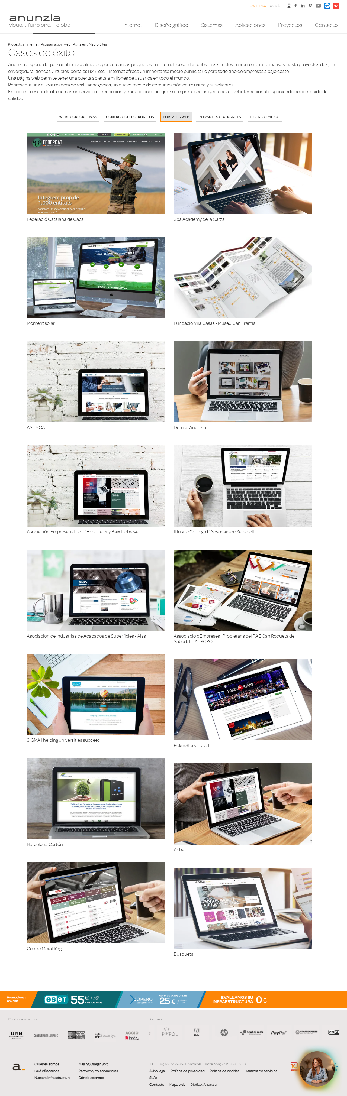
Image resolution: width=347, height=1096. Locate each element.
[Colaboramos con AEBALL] (76, 1039)
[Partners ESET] (252, 1032)
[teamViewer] (327, 5)
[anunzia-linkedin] (303, 7)
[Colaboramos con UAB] (16, 1039)
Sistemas (212, 25)
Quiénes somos (46, 1064)
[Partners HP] (169, 1032)
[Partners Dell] (279, 1032)
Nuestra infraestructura (52, 1078)
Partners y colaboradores (98, 1071)
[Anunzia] (40, 20)
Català (275, 5)
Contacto (326, 25)
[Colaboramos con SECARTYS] (105, 1035)
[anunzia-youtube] (318, 7)
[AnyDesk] (336, 5)
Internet (132, 25)
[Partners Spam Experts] (224, 1032)
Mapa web (177, 1084)
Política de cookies (224, 1071)
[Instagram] (289, 5)
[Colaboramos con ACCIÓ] (129, 1035)
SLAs (153, 1078)
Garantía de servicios (261, 1071)
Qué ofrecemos (46, 1071)
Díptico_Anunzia (204, 1084)
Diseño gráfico (171, 25)
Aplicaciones (250, 25)
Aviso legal (157, 1071)
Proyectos (290, 25)
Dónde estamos (91, 1078)
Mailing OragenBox (93, 1064)
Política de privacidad (188, 1071)
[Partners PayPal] (197, 1032)
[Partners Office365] (334, 1032)
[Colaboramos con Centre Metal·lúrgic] (44, 1039)
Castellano (258, 5)
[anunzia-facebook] (296, 7)
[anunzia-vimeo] (310, 7)
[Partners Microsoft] (307, 1032)
